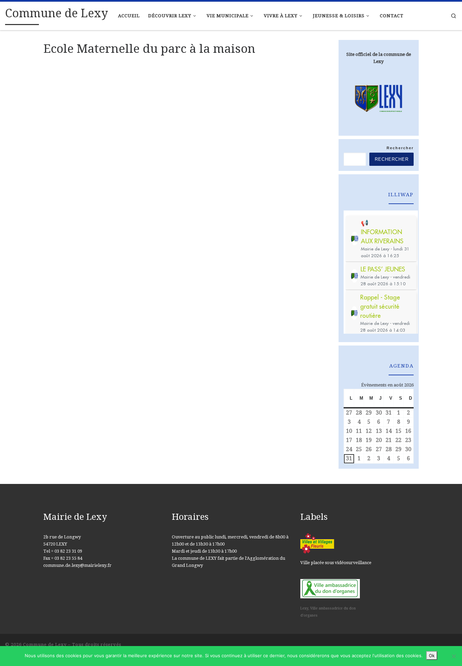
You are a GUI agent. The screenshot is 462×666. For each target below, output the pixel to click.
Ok (432, 655)
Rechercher (400, 148)
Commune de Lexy (45, 644)
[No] (453, 656)
